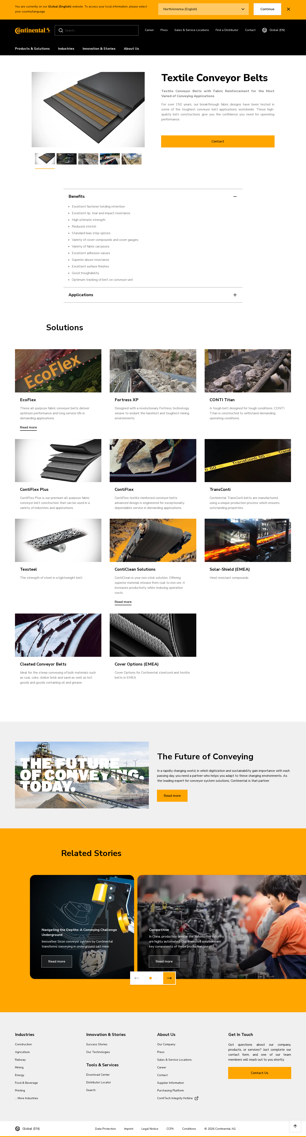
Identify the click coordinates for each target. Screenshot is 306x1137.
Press (164, 30)
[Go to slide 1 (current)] (150, 978)
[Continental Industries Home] (31, 30)
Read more (172, 795)
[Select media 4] (110, 159)
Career (149, 30)
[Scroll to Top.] (295, 1126)
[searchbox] (97, 30)
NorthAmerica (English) (180, 9)
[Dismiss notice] (288, 9)
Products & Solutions (32, 48)
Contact (250, 30)
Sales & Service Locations (191, 30)
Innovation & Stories (99, 48)
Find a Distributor (227, 30)
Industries (66, 48)
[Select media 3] (88, 159)
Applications (80, 295)
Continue (267, 9)
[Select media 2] (67, 159)
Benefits (76, 196)
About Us (131, 48)
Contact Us (259, 1073)
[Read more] (58, 370)
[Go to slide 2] (156, 978)
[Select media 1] (45, 159)
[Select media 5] (132, 159)
